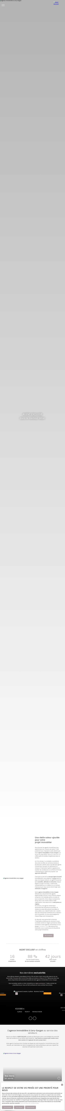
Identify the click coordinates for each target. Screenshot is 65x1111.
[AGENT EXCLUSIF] (58, 5)
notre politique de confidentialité (29, 1103)
